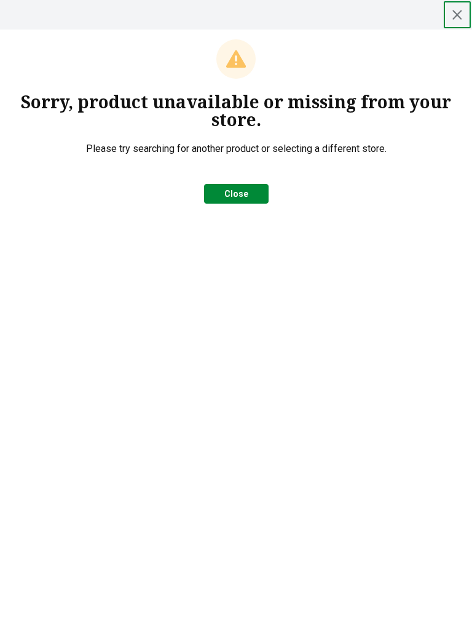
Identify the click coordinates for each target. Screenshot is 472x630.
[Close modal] (457, 15)
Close (236, 194)
